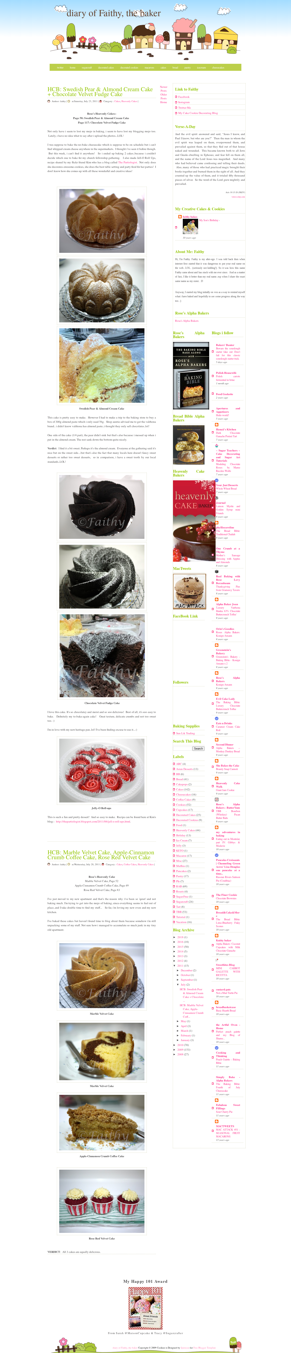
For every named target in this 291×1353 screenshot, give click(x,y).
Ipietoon (185, 1347)
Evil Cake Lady (225, 699)
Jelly (179, 845)
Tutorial (181, 917)
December (187, 970)
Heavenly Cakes (129, 101)
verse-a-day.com (238, 196)
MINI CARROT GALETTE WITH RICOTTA (228, 971)
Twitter (60, 67)
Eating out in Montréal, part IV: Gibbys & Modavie (228, 842)
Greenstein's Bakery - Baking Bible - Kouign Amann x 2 (228, 660)
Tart (178, 907)
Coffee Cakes (130, 864)
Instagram (184, 102)
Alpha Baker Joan (227, 604)
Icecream (201, 67)
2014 (180, 951)
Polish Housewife (226, 373)
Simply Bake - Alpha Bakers (228, 1078)
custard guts (223, 989)
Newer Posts (163, 88)
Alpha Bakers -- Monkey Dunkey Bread (228, 749)
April (184, 1026)
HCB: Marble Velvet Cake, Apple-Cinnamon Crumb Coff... (192, 1011)
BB (178, 774)
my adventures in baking (228, 833)
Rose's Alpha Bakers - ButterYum (228, 806)
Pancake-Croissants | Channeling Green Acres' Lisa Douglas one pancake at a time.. (228, 866)
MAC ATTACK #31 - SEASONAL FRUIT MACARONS (228, 1133)
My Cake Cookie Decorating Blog (198, 113)
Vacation (181, 922)
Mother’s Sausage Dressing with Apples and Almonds (228, 558)
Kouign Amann (224, 684)
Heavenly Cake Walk (228, 784)
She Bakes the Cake (227, 765)
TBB (179, 912)
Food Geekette (224, 394)
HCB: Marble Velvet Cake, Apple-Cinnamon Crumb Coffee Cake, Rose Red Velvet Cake (101, 854)
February (186, 1035)
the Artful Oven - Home (228, 1026)
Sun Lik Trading (185, 733)
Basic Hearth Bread (226, 1010)
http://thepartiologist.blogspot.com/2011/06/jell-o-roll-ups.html (93, 821)
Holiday (181, 835)
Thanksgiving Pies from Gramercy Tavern (228, 588)
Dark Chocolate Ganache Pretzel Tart (228, 434)
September (187, 980)
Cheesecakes (218, 67)
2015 (180, 947)
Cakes (163, 67)
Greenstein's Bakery (223, 651)
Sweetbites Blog (225, 965)
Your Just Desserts (227, 485)
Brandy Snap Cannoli (227, 769)
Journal (221, 503)
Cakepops (182, 784)
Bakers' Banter (225, 345)
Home (72, 67)
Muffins (181, 866)
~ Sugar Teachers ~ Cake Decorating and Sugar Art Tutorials (228, 455)
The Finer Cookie (226, 895)
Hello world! (222, 415)
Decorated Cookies (129, 67)
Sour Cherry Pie (224, 1111)
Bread (175, 67)
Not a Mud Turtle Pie (227, 992)
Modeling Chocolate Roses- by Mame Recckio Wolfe (228, 467)
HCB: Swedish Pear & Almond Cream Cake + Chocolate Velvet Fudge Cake (100, 91)
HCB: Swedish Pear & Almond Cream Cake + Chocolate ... (192, 995)
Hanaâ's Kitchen (226, 429)
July (183, 984)
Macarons (149, 67)
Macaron (181, 856)
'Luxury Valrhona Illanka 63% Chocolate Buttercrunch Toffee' (228, 611)
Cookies (181, 805)
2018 (180, 937)
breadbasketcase (226, 1007)
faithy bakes (190, 217)
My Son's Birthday (209, 220)
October (186, 975)
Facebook (184, 97)
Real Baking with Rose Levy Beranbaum (228, 579)
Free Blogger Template (204, 1347)
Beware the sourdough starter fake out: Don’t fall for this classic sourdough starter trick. (228, 353)
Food (179, 825)
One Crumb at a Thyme (228, 550)
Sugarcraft (87, 67)
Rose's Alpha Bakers (187, 321)
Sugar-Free (182, 896)
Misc (59, 74)
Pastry (187, 67)
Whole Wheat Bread (226, 488)
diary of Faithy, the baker (114, 12)
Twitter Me (184, 108)
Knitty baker (223, 940)
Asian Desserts (184, 769)
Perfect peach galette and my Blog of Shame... (228, 1035)
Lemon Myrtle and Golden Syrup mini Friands (228, 509)
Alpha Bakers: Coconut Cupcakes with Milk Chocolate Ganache (228, 947)
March (185, 1031)
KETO (180, 850)
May (184, 1021)
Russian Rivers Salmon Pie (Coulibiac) (228, 878)
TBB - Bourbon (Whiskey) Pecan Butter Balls (228, 814)
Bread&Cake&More (228, 914)
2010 (180, 1045)
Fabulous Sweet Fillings (228, 1106)
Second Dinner (224, 744)
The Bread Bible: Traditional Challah (228, 532)
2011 (180, 965)
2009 (180, 1049)
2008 (180, 1054)
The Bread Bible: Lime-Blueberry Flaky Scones (228, 923)
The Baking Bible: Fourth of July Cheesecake (228, 1087)
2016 (180, 942)
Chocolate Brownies (226, 898)
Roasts (180, 891)
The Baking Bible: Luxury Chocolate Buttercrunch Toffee (228, 705)
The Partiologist (127, 162)
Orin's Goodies (225, 629)
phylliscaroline (225, 527)
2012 (180, 961)
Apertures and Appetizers (228, 410)
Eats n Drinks (224, 723)
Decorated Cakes (106, 67)
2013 (180, 956)
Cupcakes (182, 810)
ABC (179, 764)
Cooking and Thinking (228, 1054)
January (185, 1040)
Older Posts (163, 96)
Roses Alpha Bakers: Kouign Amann (228, 633)
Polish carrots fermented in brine (228, 377)
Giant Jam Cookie (225, 790)
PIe (178, 881)
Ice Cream (182, 840)
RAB (179, 886)
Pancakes (181, 871)
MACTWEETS (225, 1126)
